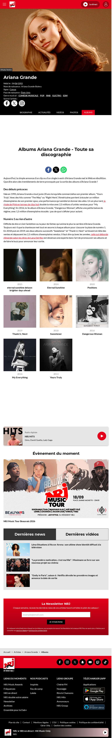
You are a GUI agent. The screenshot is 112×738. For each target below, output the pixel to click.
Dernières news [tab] (30, 534)
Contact (26, 722)
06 (16, 83)
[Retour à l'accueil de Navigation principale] (12, 4)
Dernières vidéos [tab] (82, 534)
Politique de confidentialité (91, 722)
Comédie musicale (28, 95)
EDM (65, 95)
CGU (54, 722)
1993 (20, 83)
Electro (56, 95)
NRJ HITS (30, 436)
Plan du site (14, 722)
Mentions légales (41, 722)
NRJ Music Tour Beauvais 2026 (19, 521)
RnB (48, 95)
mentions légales (21, 630)
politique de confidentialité (38, 630)
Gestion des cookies (62, 725)
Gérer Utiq (45, 725)
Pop (42, 95)
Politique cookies (68, 722)
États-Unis (25, 92)
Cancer (13, 89)
